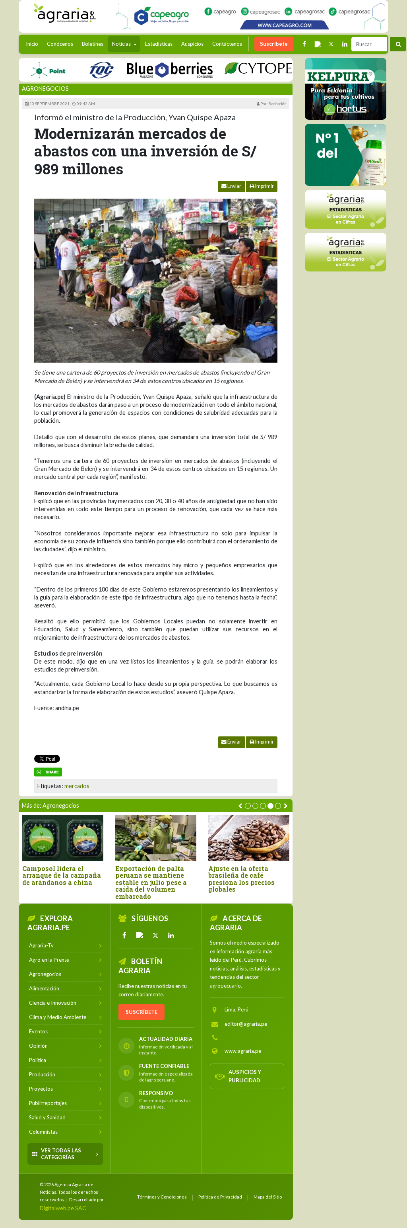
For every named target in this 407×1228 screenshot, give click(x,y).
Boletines (92, 44)
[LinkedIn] (171, 935)
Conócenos (60, 44)
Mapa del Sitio (268, 1196)
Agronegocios (45, 88)
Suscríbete (274, 44)
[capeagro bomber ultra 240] (250, 16)
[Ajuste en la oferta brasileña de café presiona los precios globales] (248, 838)
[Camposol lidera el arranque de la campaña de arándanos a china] (62, 838)
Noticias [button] (122, 44)
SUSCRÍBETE (141, 1012)
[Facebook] (124, 935)
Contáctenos (227, 44)
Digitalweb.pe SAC (63, 1208)
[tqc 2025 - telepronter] (81, 69)
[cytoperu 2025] (248, 69)
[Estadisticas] (345, 209)
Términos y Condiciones (162, 1196)
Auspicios (192, 44)
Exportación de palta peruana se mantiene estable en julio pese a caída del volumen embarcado (151, 882)
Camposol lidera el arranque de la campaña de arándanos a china (61, 875)
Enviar (234, 186)
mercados (76, 786)
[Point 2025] (345, 155)
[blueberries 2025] (149, 69)
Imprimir (264, 186)
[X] (155, 935)
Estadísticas (158, 44)
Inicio (34, 43)
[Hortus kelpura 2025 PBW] (345, 89)
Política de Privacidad (220, 1196)
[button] (248, 806)
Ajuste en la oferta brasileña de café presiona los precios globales (241, 879)
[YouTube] (140, 935)
